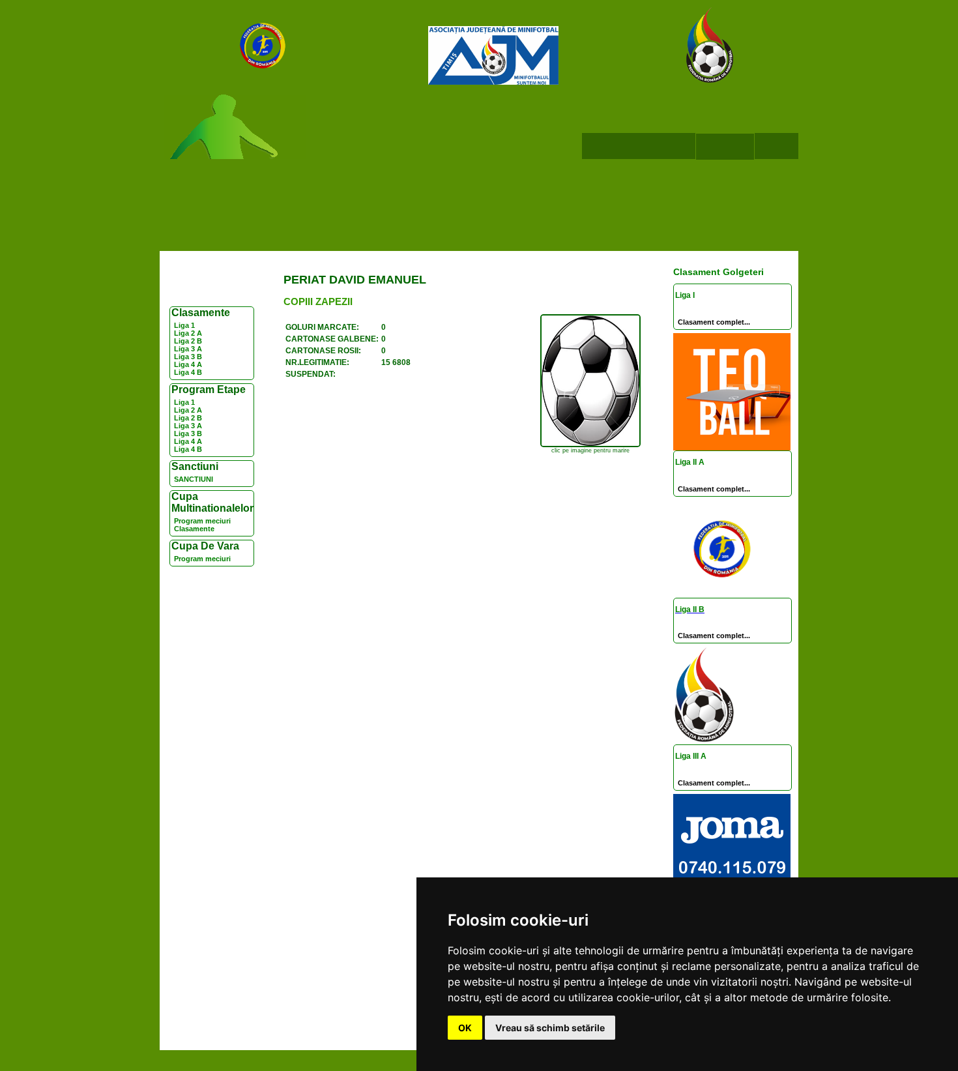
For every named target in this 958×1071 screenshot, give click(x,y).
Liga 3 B (188, 356)
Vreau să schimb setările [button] (550, 1027)
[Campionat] (666, 146)
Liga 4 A (188, 364)
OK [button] (465, 1027)
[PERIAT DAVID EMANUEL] (590, 445)
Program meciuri (202, 521)
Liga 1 (184, 325)
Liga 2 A (188, 333)
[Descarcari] (725, 147)
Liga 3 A (188, 349)
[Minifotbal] (609, 146)
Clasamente (194, 529)
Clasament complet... (714, 322)
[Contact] (776, 146)
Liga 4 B (188, 372)
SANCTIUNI (193, 479)
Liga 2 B (188, 341)
